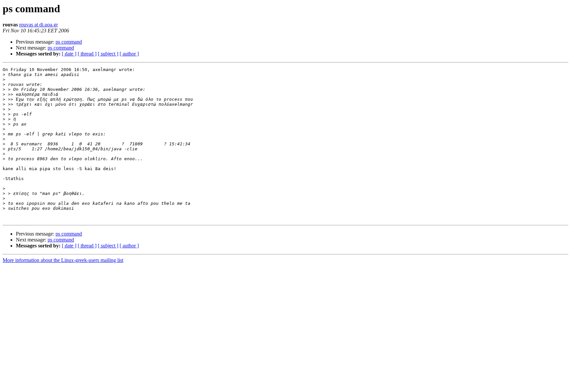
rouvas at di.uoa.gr (38, 24)
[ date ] (69, 53)
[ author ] (129, 53)
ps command (69, 42)
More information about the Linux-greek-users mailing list (63, 260)
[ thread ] (87, 53)
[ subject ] (108, 53)
